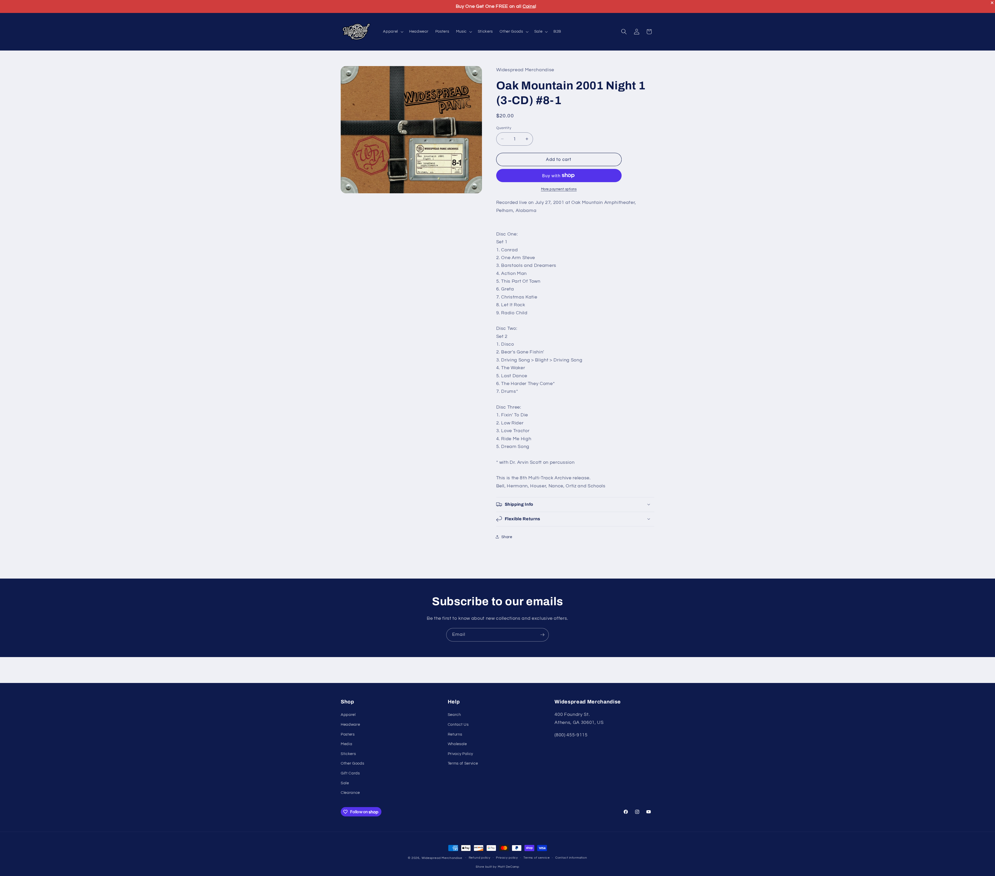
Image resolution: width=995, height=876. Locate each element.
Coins (529, 6)
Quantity (503, 128)
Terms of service (536, 858)
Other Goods (352, 763)
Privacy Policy (460, 754)
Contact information (571, 858)
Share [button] (506, 537)
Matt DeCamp (508, 867)
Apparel (348, 715)
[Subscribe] (542, 635)
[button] (393, 32)
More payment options (559, 189)
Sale (345, 783)
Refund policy (480, 858)
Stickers (348, 754)
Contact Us (458, 724)
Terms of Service (463, 763)
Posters (348, 734)
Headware (350, 724)
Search (454, 715)
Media (346, 744)
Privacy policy (507, 858)
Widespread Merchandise (442, 858)
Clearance (350, 792)
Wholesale (457, 744)
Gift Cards (350, 773)
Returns (455, 734)
